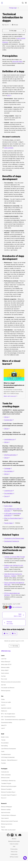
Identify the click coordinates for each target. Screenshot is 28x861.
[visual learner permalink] (1, 362)
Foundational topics (6, 754)
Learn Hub (3, 658)
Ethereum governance (6, 824)
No (15, 633)
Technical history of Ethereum (8, 815)
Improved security (5, 812)
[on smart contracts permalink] (1, 137)
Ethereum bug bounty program (8, 786)
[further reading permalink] (1, 502)
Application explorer (6, 708)
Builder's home (5, 737)
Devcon (3, 797)
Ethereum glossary (5, 690)
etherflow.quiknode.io (11, 455)
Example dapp (9, 420)
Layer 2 (3, 728)
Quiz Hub (3, 684)
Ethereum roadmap (6, 809)
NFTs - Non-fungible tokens (8, 713)
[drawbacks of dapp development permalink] (1, 257)
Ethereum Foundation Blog (8, 792)
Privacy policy (14, 849)
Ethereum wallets (5, 667)
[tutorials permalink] (1, 550)
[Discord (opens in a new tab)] (20, 835)
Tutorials (3, 740)
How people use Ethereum (7, 687)
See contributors (17, 607)
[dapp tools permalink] (1, 405)
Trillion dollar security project (8, 829)
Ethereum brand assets (14, 841)
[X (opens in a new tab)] (16, 835)
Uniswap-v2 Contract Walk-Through (14, 556)
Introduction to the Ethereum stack (14, 538)
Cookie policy (14, 854)
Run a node (4, 679)
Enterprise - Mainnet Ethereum (9, 760)
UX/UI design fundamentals (8, 757)
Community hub (5, 772)
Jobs (14, 846)
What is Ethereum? (5, 661)
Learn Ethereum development (8, 748)
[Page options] (10, 24)
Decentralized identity (6, 722)
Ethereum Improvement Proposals (9, 821)
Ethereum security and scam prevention (11, 682)
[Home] (2, 3)
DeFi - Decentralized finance (8, 716)
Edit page (15, 24)
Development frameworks (11, 541)
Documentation (9, 471)
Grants (2, 751)
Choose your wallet (6, 702)
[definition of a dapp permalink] (1, 71)
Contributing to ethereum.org (8, 780)
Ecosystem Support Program (8, 795)
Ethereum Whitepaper (6, 806)
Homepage (8, 468)
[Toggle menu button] (25, 2)
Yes (7, 633)
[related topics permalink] (1, 534)
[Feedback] (25, 858)
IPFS (9, 95)
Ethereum (5, 42)
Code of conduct (14, 844)
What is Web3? (5, 670)
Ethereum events (5, 777)
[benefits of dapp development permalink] (1, 178)
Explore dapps (8, 506)
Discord (7, 496)
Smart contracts (5, 673)
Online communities (6, 774)
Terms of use (14, 851)
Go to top (15, 646)
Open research (5, 818)
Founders (3, 763)
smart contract (21, 38)
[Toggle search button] (22, 2)
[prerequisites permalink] (1, 55)
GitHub (6, 417)
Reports (3, 827)
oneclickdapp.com (10, 439)
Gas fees (3, 676)
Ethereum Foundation (6, 789)
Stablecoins (4, 711)
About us (14, 838)
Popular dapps (9, 523)
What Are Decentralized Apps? (13, 518)
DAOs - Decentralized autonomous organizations (13, 719)
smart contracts (8, 147)
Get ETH (3, 705)
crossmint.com (9, 490)
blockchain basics (17, 61)
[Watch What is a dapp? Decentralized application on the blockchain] (14, 375)
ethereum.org (5, 651)
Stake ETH (3, 725)
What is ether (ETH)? (6, 664)
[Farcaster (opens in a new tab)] (12, 835)
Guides (3, 699)
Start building (4, 745)
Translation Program (6, 783)
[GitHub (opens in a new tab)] (8, 835)
